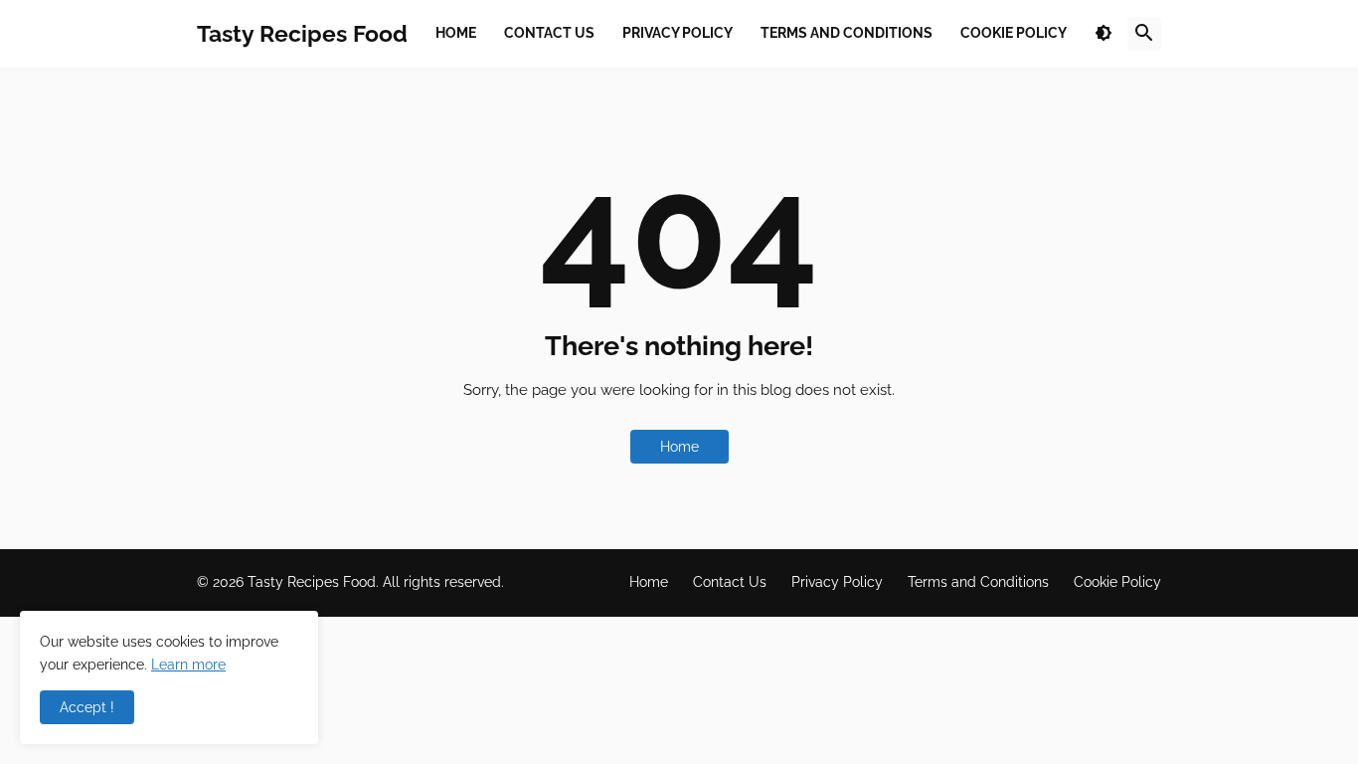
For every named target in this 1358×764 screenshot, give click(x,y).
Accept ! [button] (87, 707)
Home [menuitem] (455, 33)
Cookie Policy (1117, 582)
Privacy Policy (837, 582)
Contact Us (729, 582)
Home (679, 447)
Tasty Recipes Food (302, 33)
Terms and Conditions (978, 582)
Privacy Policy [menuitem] (677, 33)
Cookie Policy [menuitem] (1013, 33)
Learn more (188, 664)
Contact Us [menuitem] (549, 33)
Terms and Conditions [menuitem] (847, 33)
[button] (1103, 34)
